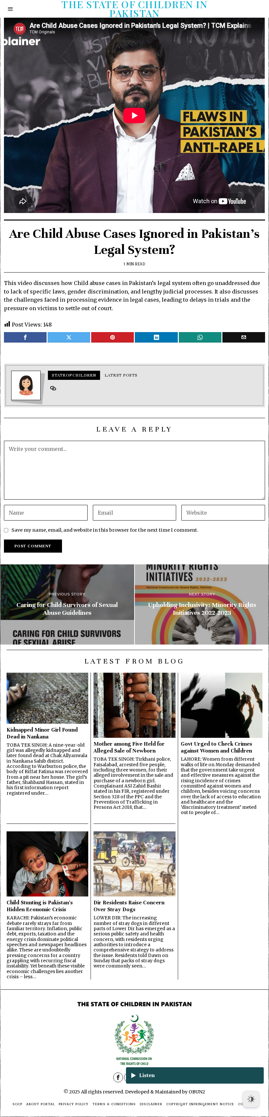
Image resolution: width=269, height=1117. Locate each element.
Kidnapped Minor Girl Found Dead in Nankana (42, 733)
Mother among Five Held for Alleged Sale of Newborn (129, 747)
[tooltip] (25, 337)
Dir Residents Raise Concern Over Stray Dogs (128, 906)
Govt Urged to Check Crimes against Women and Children (216, 747)
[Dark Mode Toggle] (251, 1099)
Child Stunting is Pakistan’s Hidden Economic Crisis (40, 906)
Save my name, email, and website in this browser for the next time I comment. (104, 530)
